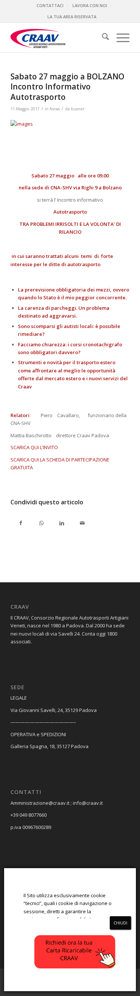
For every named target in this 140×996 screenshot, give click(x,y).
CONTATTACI (50, 5)
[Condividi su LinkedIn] (62, 523)
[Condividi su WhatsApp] (41, 523)
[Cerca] (101, 38)
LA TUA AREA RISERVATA (71, 16)
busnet (77, 108)
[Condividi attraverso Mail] (82, 523)
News (55, 108)
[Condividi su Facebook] (20, 523)
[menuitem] (50, 5)
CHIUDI (120, 923)
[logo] (58, 38)
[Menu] (119, 38)
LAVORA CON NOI (89, 5)
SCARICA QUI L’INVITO (34, 447)
